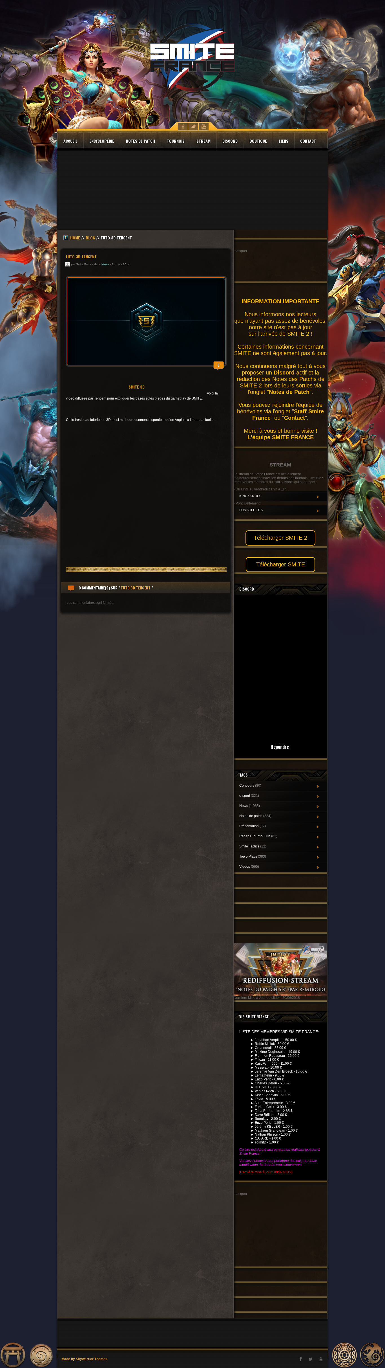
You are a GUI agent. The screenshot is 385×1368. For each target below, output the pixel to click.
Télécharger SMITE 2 (280, 538)
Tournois (176, 141)
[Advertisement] (192, 190)
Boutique (258, 141)
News (105, 264)
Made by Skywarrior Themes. (84, 1359)
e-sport (249, 796)
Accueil (70, 141)
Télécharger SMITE (280, 564)
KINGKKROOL (250, 496)
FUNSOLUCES (251, 510)
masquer (240, 251)
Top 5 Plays (252, 856)
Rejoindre (280, 746)
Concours (250, 786)
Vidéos (249, 867)
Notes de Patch (289, 392)
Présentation (252, 826)
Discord (230, 141)
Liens (283, 141)
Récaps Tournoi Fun (258, 836)
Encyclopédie (101, 141)
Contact (308, 141)
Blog (90, 238)
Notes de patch (140, 141)
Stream (203, 141)
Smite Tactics (252, 846)
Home (75, 238)
